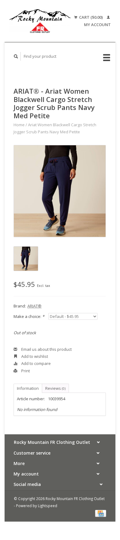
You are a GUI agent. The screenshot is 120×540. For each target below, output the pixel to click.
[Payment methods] (100, 513)
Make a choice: (29, 316)
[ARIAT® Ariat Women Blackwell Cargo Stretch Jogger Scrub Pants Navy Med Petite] (60, 191)
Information (28, 388)
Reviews (55, 388)
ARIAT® (34, 306)
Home (19, 124)
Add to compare (35, 363)
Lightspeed (47, 505)
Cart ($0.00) (91, 17)
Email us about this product (46, 349)
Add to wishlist (34, 356)
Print (25, 371)
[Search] (16, 56)
